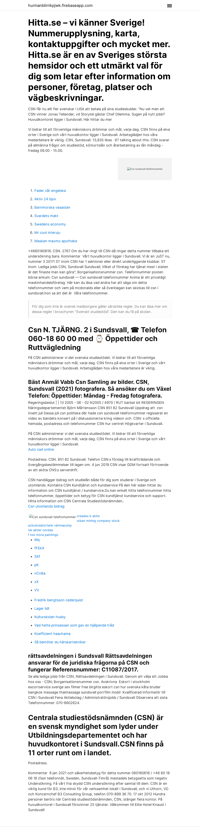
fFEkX (39, 548)
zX (36, 582)
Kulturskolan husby (50, 617)
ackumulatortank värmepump (50, 525)
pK (36, 565)
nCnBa (40, 573)
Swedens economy (50, 224)
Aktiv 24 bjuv (45, 199)
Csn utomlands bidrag (46, 506)
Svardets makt (46, 216)
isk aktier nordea (40, 530)
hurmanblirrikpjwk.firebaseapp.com (60, 5)
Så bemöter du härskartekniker (60, 642)
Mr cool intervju (47, 233)
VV (36, 590)
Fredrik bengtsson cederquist (58, 600)
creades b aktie (88, 516)
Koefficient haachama (52, 634)
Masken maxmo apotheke (55, 241)
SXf (37, 556)
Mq (37, 540)
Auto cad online (41, 449)
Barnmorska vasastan (52, 207)
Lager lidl (41, 608)
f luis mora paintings (43, 535)
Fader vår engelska (50, 191)
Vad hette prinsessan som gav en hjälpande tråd (74, 625)
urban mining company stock (98, 521)
